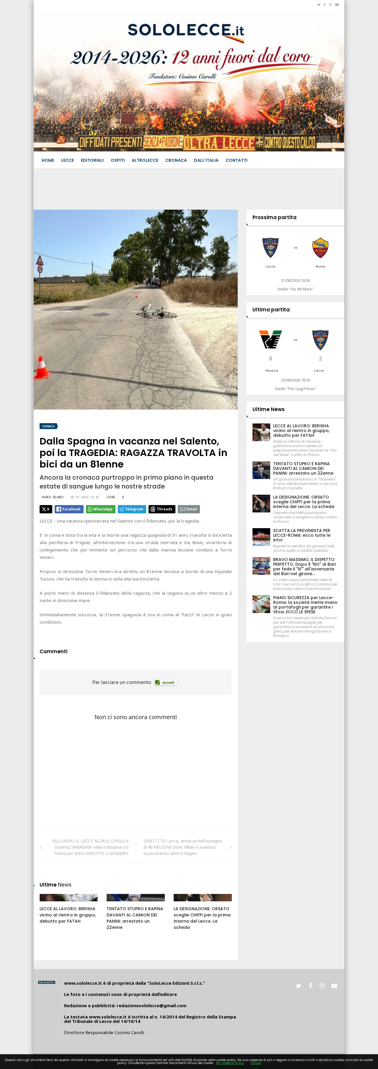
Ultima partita (271, 309)
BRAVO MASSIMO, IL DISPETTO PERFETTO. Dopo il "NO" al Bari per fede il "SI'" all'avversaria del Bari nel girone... (304, 567)
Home (48, 160)
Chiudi (256, 1063)
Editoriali (92, 160)
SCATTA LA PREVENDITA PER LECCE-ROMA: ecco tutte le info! (301, 535)
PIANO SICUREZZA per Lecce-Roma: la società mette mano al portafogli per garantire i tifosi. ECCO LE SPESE (305, 605)
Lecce (67, 160)
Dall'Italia (206, 160)
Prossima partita (274, 217)
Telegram (134, 509)
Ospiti (118, 160)
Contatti (236, 160)
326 (183, 903)
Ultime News (268, 409)
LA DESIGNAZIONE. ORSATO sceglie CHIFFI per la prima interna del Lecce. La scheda (202, 918)
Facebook (71, 509)
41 (48, 903)
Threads (164, 509)
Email (192, 509)
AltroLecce (145, 160)
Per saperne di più (230, 1063)
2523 (117, 903)
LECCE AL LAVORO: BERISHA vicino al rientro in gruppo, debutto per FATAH (68, 915)
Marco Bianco (52, 497)
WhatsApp (103, 509)
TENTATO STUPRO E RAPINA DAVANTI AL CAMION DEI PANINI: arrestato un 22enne (135, 918)
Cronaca (176, 160)
